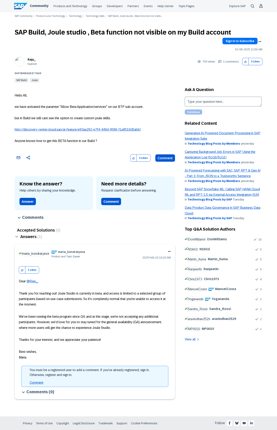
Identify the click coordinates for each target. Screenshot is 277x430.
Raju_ (32, 59)
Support (121, 423)
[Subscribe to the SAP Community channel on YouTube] (244, 423)
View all (190, 339)
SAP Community (23, 16)
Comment (165, 158)
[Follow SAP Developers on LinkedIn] (251, 423)
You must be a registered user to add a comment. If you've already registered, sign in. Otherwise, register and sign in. (89, 372)
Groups (97, 6)
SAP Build (21, 80)
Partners (133, 6)
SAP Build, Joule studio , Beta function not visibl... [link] (135, 16)
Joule (35, 80)
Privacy (27, 423)
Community (39, 6)
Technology (75, 16)
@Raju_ (32, 281)
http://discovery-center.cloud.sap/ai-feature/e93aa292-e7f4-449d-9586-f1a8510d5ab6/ (78, 129)
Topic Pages (186, 6)
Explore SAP (237, 6)
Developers (115, 6)
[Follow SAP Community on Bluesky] (236, 423)
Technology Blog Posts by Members (214, 143)
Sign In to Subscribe (240, 41)
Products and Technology (70, 6)
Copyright (62, 423)
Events (148, 6)
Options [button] (259, 41)
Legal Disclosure (84, 423)
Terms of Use (44, 423)
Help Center (166, 6)
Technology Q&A (95, 16)
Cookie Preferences (144, 423)
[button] (245, 61)
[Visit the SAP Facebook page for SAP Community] (229, 423)
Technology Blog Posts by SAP (210, 199)
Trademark (105, 423)
